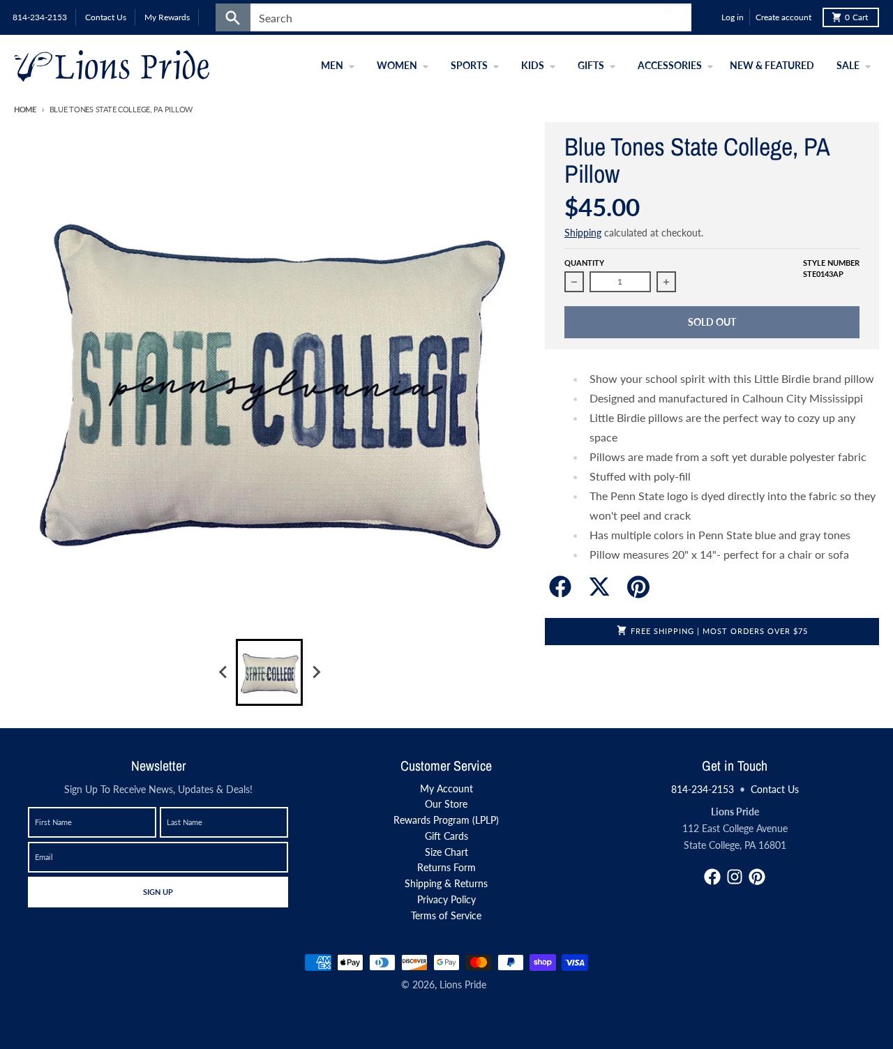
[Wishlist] (707, 17)
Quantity (584, 262)
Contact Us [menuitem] (105, 17)
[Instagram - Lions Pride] (734, 876)
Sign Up (157, 891)
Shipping (582, 233)
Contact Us (775, 789)
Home (25, 109)
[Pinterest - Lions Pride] (757, 876)
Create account (783, 17)
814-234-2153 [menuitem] (40, 17)
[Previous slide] (223, 672)
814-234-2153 (702, 789)
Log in (732, 17)
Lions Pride (463, 984)
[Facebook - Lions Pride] (712, 876)
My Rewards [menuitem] (167, 17)
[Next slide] (315, 672)
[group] (269, 672)
